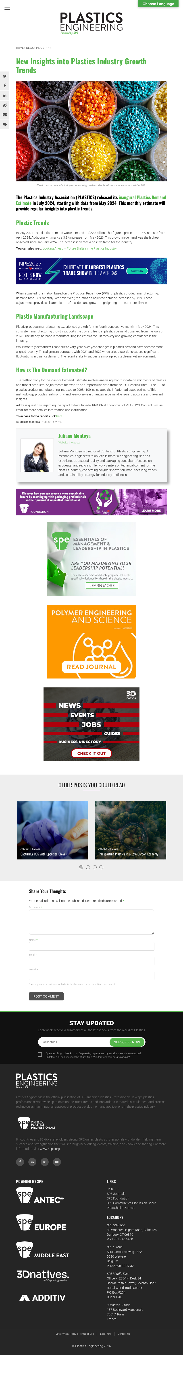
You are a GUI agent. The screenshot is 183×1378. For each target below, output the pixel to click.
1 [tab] (81, 867)
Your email (49, 1042)
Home (20, 47)
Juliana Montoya (30, 422)
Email (33, 954)
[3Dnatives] (91, 724)
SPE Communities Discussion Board (131, 1203)
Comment (35, 907)
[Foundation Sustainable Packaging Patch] (91, 502)
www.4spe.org (50, 1149)
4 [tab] (101, 867)
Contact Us (124, 1333)
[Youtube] (57, 1162)
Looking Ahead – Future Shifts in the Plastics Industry (80, 248)
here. (59, 416)
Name (33, 940)
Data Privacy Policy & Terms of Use (75, 1333)
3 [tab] (95, 867)
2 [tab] (88, 867)
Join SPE (113, 1189)
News (30, 47)
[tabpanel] (53, 830)
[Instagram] (45, 1162)
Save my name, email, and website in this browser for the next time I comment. (72, 984)
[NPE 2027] (91, 271)
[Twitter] (4, 76)
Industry (42, 47)
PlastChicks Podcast (121, 1208)
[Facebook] (4, 85)
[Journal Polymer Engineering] (91, 641)
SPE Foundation (118, 1198)
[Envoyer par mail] (4, 115)
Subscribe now (127, 1042)
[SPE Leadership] (91, 559)
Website (33, 969)
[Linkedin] (4, 95)
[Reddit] (4, 105)
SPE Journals (116, 1193)
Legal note (106, 1333)
